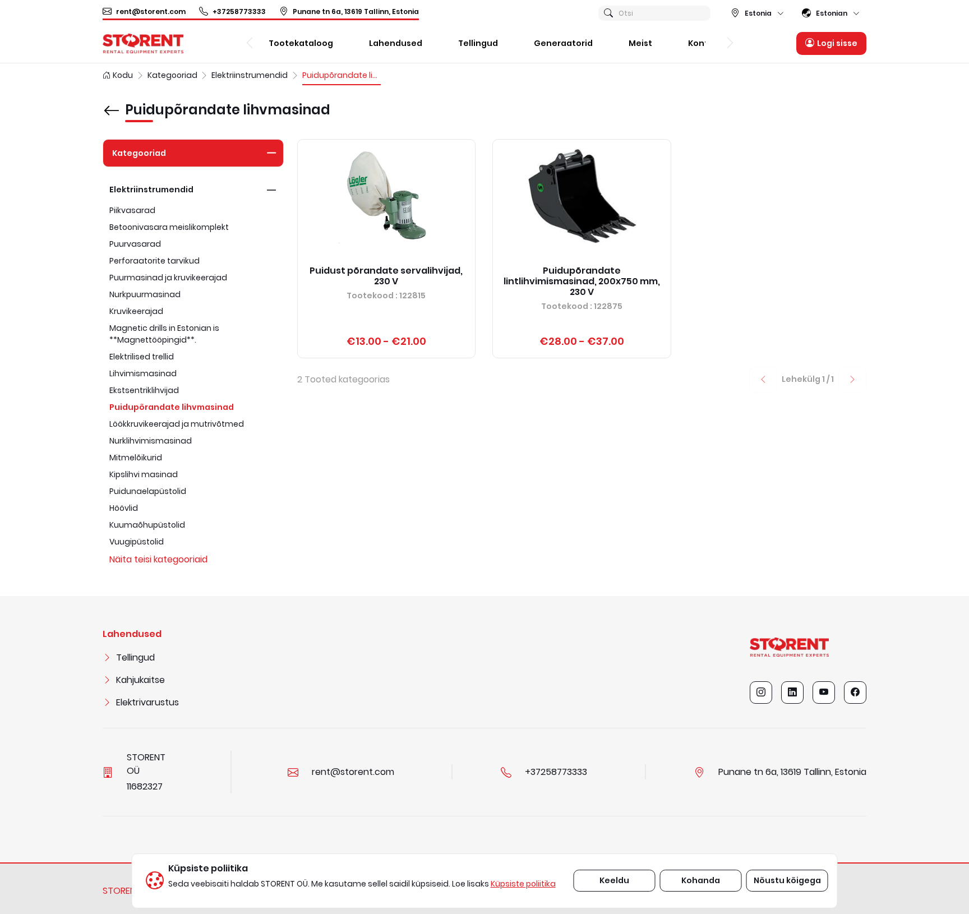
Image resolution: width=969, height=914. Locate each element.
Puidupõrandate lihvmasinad (171, 407)
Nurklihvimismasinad (150, 440)
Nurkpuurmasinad (145, 294)
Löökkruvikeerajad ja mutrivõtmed (176, 424)
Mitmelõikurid (135, 457)
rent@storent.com (151, 11)
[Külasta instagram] (761, 692)
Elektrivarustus (147, 702)
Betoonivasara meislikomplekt (169, 227)
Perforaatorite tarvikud (154, 260)
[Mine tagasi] (112, 102)
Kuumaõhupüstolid (147, 524)
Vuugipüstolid (136, 541)
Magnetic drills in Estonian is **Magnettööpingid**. (164, 333)
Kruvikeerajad (136, 311)
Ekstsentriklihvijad (144, 390)
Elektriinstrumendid (151, 189)
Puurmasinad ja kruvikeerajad (168, 277)
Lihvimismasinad (143, 373)
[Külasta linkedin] (792, 692)
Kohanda (700, 880)
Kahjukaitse (140, 679)
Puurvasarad (135, 244)
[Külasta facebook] (855, 692)
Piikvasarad (132, 210)
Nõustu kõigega (787, 880)
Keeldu (614, 880)
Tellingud (135, 657)
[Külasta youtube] (824, 692)
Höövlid (123, 508)
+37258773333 (239, 11)
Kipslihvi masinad (143, 474)
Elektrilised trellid (141, 356)
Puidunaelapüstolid (147, 491)
